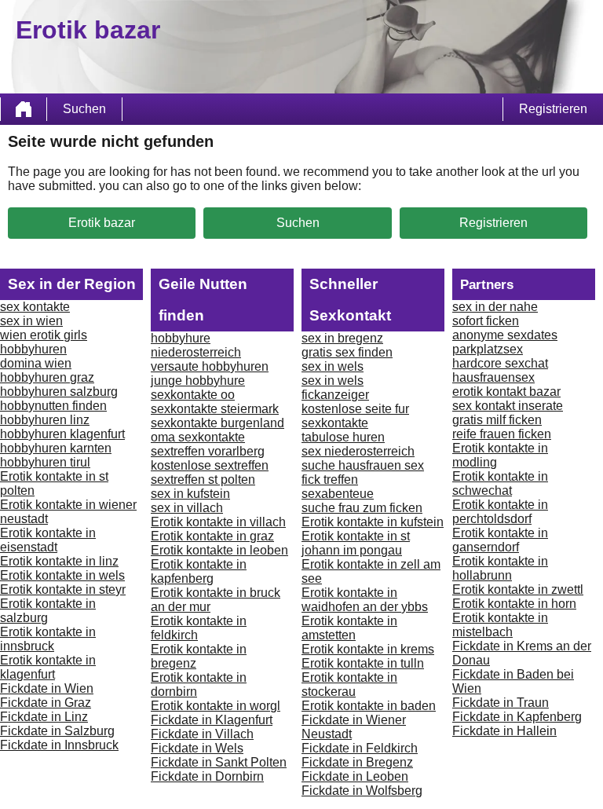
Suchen (84, 108)
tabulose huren (343, 437)
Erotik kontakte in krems (368, 649)
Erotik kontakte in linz (59, 561)
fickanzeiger (335, 394)
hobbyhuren (33, 349)
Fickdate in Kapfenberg (517, 716)
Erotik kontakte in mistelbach (500, 625)
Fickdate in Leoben (355, 776)
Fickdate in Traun (500, 702)
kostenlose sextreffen (210, 465)
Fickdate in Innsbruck (59, 745)
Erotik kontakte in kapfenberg (199, 571)
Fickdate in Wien (46, 688)
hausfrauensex (493, 377)
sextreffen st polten (203, 479)
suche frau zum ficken (362, 507)
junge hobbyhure (198, 380)
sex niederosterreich (358, 451)
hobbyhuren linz (45, 419)
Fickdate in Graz (45, 702)
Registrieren (553, 108)
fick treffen (330, 479)
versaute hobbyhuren (210, 366)
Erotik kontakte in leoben (219, 550)
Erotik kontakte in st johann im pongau (356, 543)
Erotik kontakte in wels (62, 575)
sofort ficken (485, 321)
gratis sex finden (347, 352)
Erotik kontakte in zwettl (517, 589)
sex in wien (31, 321)
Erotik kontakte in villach (218, 522)
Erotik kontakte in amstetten (349, 628)
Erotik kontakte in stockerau (349, 684)
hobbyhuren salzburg (59, 391)
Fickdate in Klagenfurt (211, 720)
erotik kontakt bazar (506, 391)
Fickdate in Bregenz (357, 762)
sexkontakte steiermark (215, 408)
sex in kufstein (190, 493)
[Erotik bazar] (23, 109)
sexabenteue (338, 493)
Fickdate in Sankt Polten (219, 762)
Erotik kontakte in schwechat (500, 483)
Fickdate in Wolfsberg (362, 790)
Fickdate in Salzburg (57, 731)
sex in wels (333, 366)
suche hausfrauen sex (363, 465)
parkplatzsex (487, 349)
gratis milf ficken (497, 419)
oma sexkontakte (198, 437)
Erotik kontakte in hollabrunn (500, 568)
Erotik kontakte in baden (369, 705)
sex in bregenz (342, 338)
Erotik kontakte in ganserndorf (500, 540)
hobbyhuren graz (47, 377)
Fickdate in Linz (44, 716)
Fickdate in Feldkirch (360, 748)
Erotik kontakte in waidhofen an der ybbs (365, 599)
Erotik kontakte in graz (212, 536)
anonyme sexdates (504, 335)
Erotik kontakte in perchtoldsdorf (500, 511)
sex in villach (187, 507)
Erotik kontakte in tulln (363, 663)
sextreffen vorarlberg (208, 451)
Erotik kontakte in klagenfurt (48, 667)
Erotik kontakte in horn (514, 603)
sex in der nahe (495, 306)
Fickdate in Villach (202, 734)
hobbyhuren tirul (45, 462)
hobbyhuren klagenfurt (62, 434)
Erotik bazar (101, 222)
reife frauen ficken (501, 434)
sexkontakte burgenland (217, 423)
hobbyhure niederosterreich (196, 345)
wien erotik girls (43, 335)
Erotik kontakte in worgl (215, 705)
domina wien (35, 363)
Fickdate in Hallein (504, 731)
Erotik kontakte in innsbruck (48, 639)
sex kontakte (35, 306)
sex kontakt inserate (507, 405)
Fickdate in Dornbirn (207, 776)
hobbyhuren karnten (55, 448)
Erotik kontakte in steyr (63, 589)
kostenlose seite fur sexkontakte (355, 416)
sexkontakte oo (193, 394)
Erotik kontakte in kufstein (373, 522)
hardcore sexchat (500, 363)
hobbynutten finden (53, 405)
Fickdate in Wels (197, 748)
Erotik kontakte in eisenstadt (48, 540)
